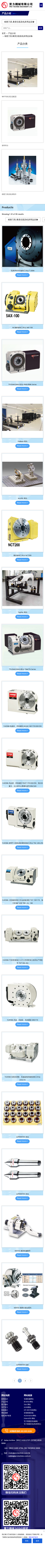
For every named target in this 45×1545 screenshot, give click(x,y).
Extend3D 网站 (29, 1418)
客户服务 (4, 1404)
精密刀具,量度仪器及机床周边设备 (18, 36)
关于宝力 (4, 1407)
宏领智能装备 (29, 1413)
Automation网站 (30, 1415)
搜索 (40, 28)
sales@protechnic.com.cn (20, 1456)
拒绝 (26, 1541)
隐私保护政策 (6, 1415)
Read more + (22, 275)
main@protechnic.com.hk (19, 1453)
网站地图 (4, 1413)
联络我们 (4, 1410)
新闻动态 (4, 1399)
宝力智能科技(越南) (31, 1421)
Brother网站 (28, 1402)
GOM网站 (27, 1407)
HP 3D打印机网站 (30, 1410)
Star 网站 (27, 1404)
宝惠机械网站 (29, 1399)
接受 (37, 1541)
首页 (4, 33)
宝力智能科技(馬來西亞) (32, 1424)
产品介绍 (12, 33)
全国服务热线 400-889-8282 (20, 1431)
